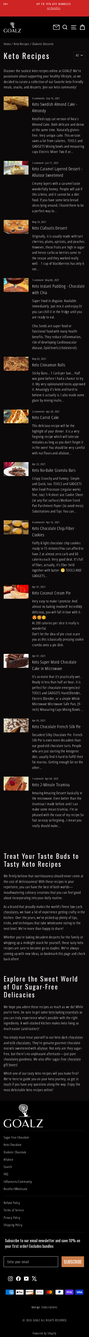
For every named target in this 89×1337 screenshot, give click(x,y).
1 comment (38, 163)
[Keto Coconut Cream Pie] (16, 592)
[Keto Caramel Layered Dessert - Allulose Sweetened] (16, 168)
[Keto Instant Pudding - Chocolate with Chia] (16, 285)
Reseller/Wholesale (15, 1189)
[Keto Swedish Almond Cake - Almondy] (16, 103)
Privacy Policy (12, 1217)
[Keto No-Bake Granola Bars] (16, 469)
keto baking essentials (64, 1012)
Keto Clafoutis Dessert (49, 228)
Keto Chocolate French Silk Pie (56, 726)
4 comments (38, 522)
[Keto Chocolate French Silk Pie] (16, 725)
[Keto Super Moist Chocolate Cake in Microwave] (16, 661)
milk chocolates (20, 1042)
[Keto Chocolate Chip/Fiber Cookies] (16, 527)
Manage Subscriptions (44, 1307)
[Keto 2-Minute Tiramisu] (16, 783)
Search (8, 1167)
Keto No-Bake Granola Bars (54, 470)
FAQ (6, 1174)
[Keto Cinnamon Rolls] (16, 364)
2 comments (38, 411)
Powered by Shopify (44, 1333)
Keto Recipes (21, 44)
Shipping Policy (13, 1225)
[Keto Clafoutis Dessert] (16, 227)
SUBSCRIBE (73, 1261)
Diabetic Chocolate (15, 1152)
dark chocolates (72, 1037)
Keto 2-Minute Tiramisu (51, 785)
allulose (42, 1048)
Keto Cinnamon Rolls (48, 365)
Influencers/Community (18, 1181)
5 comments (38, 98)
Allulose (8, 1159)
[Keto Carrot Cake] (16, 416)
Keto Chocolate (13, 1144)
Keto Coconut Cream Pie (51, 593)
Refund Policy (12, 1203)
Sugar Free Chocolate (16, 1137)
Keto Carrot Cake (45, 417)
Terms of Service (14, 1210)
